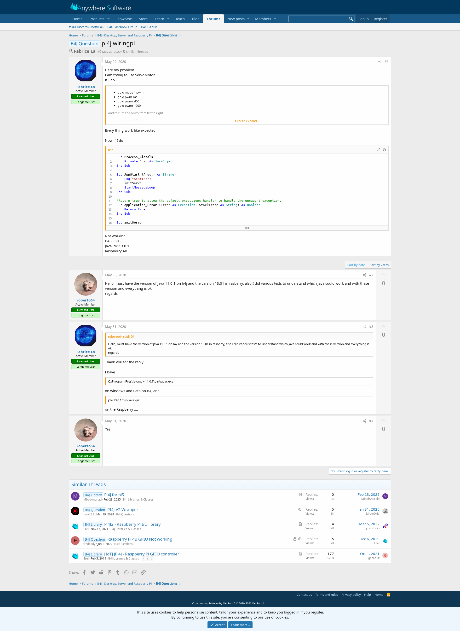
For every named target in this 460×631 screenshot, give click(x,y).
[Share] (380, 62)
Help (367, 594)
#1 (387, 61)
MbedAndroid (92, 499)
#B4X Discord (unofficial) (86, 27)
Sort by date (356, 265)
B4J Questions (125, 514)
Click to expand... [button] (247, 121)
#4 (371, 421)
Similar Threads (137, 51)
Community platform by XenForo (230, 603)
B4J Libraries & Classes (138, 499)
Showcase (123, 18)
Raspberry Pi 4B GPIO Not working (139, 539)
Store (143, 18)
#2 (371, 275)
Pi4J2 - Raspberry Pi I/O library (132, 524)
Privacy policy (351, 594)
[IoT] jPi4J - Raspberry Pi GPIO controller (141, 554)
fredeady (89, 544)
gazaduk (374, 558)
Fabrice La (85, 51)
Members (263, 18)
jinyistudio (373, 528)
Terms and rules (326, 594)
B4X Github (149, 27)
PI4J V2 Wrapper (122, 509)
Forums (213, 18)
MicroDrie (373, 514)
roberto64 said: (119, 336)
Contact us (304, 594)
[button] (99, 18)
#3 (371, 326)
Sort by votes (379, 265)
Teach (180, 18)
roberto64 (86, 300)
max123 (88, 514)
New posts (236, 18)
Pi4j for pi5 (114, 494)
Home (77, 18)
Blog (196, 18)
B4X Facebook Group (122, 27)
